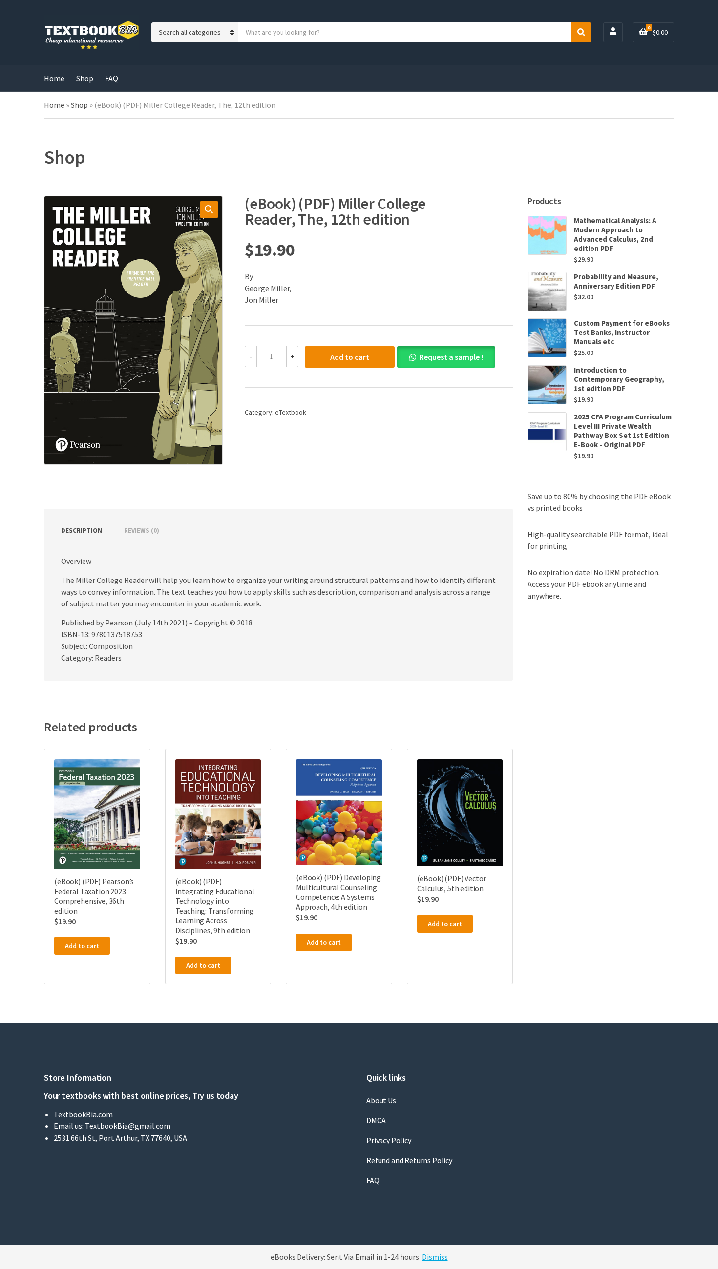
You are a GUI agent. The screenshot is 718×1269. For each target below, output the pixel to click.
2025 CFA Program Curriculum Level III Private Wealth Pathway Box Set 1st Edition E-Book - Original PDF (623, 430)
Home (54, 78)
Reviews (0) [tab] (141, 530)
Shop (84, 78)
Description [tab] (81, 530)
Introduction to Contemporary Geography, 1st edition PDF (619, 379)
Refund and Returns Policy (409, 1160)
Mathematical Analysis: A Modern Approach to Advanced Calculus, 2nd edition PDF (615, 234)
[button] (209, 209)
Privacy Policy (388, 1140)
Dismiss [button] (435, 1257)
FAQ (111, 78)
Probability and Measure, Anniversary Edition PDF (616, 281)
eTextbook (290, 412)
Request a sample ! (451, 357)
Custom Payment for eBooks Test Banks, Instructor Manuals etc (622, 332)
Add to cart (349, 357)
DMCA (375, 1120)
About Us (381, 1100)
